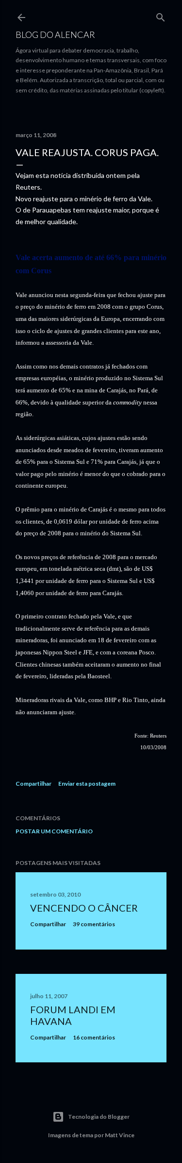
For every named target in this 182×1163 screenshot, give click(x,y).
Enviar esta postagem (87, 783)
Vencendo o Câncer (84, 908)
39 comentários (94, 924)
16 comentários (94, 1037)
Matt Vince (119, 1135)
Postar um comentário (54, 831)
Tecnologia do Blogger (99, 1116)
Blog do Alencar (55, 34)
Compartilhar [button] (33, 783)
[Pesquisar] (160, 15)
